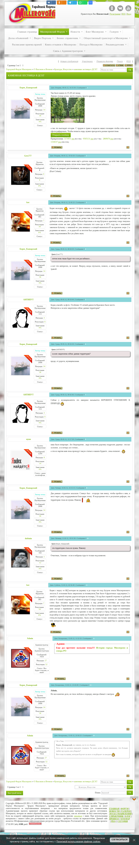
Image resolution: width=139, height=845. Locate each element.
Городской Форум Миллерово (19, 69)
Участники (87, 61)
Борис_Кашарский (28, 87)
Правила (114, 819)
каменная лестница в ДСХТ (85, 69)
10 (87, 538)
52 (46, 664)
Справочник (116, 816)
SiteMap (125, 819)
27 (46, 660)
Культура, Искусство (63, 69)
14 (44, 110)
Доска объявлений (120, 814)
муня (28, 439)
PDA (113, 821)
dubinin (28, 538)
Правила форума (104, 61)
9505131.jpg (88, 139)
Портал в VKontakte (120, 8)
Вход (129, 14)
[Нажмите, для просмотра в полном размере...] (68, 122)
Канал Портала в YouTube (128, 8)
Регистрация (115, 14)
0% (40, 122)
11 (86, 585)
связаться (78, 816)
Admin (30, 638)
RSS (123, 14)
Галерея (126, 811)
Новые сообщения (69, 61)
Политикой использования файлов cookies (78, 841)
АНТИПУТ (28, 299)
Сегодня (123, 821)
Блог (128, 816)
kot (27, 202)
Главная (114, 809)
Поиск (120, 61)
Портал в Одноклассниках (112, 8)
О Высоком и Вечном (43, 69)
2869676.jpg (108, 139)
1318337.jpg (56, 142)
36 (40, 116)
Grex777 (28, 156)
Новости (114, 811)
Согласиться (119, 839)
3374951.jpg (69, 139)
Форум (124, 809)
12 (40, 563)
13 (90, 685)
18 (40, 227)
